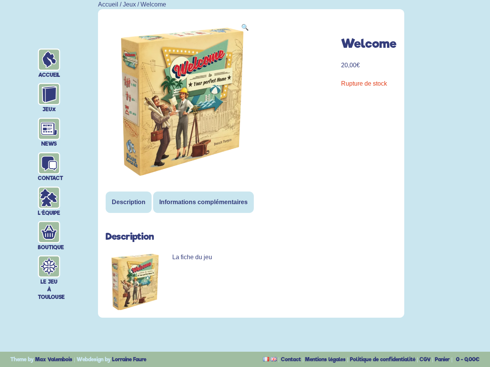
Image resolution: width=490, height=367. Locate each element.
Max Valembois (53, 359)
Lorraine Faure (129, 359)
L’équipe (49, 198)
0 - (468, 359)
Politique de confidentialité (382, 359)
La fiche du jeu (192, 257)
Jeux (49, 94)
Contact (49, 163)
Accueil (49, 60)
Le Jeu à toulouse (49, 267)
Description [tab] (128, 202)
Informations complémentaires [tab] (203, 202)
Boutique (49, 232)
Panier (442, 359)
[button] (245, 27)
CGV (425, 359)
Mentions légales (325, 359)
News (49, 129)
